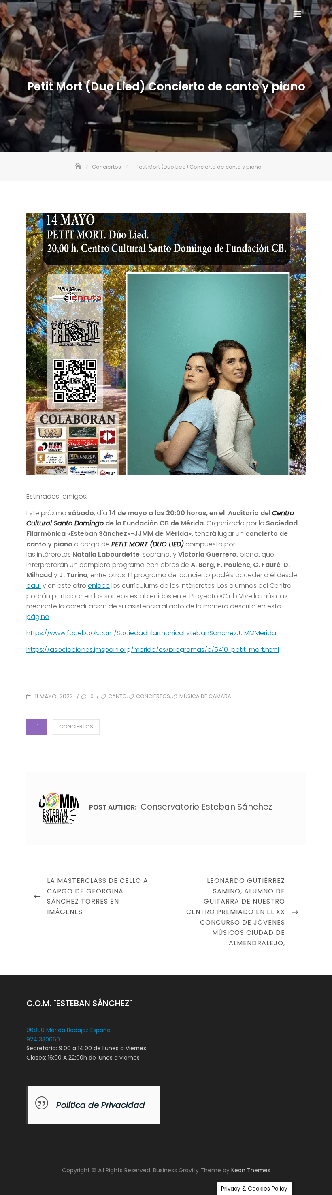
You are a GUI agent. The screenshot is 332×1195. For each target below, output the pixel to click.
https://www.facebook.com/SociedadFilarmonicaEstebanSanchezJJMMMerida (151, 633)
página (37, 616)
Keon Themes (250, 1170)
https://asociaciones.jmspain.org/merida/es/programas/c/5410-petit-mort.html (152, 649)
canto (117, 696)
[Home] (79, 167)
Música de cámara (205, 696)
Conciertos (153, 696)
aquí (33, 585)
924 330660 (43, 1039)
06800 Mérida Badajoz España (68, 1030)
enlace (99, 585)
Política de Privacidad (100, 1105)
